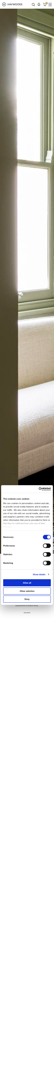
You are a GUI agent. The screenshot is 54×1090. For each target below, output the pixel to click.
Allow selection (27, 591)
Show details (39, 574)
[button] (39, 4)
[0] (44, 4)
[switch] (47, 546)
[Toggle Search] (33, 4)
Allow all (27, 583)
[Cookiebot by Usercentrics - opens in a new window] (39, 489)
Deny (27, 599)
